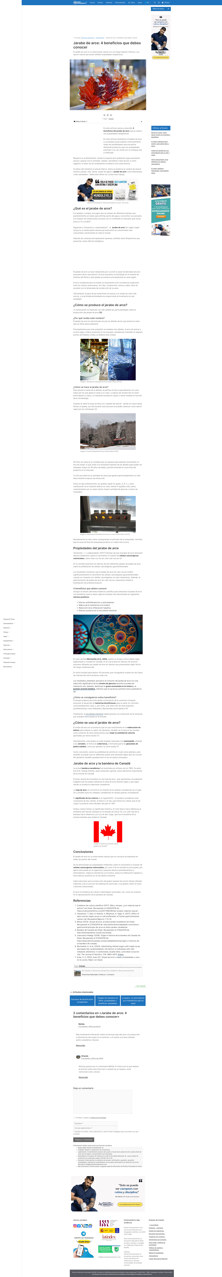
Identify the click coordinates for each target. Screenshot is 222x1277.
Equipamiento (7, 641)
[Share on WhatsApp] (111, 115)
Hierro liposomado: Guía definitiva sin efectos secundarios (159, 162)
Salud (140, 2)
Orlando (111, 119)
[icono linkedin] (86, 1227)
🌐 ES (147, 2)
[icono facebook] (79, 1227)
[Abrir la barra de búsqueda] (154, 2)
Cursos (92, 2)
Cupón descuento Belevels (158, 1259)
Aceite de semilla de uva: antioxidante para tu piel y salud (160, 153)
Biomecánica (7, 667)
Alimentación (100, 38)
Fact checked (141, 986)
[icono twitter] (83, 1227)
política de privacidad (98, 1118)
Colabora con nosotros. (157, 1237)
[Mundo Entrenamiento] (80, 2)
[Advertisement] (108, 22)
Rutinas (100, 2)
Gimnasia (6, 658)
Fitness (5, 632)
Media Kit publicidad (156, 1253)
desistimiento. (154, 1250)
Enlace (121, 954)
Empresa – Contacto (156, 1228)
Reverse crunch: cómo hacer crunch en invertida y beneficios (160, 135)
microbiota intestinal (94, 714)
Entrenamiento (120, 2)
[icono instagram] (75, 1227)
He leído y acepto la (91, 1118)
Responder (80, 1045)
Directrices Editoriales (90, 974)
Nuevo (167, 2)
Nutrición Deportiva (88, 38)
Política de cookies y (156, 1248)
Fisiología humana (9, 654)
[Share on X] (104, 115)
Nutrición (109, 2)
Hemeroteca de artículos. (158, 1240)
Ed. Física (131, 2)
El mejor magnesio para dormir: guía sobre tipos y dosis (160, 144)
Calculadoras (153, 1256)
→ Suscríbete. (154, 1225)
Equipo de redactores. (156, 1231)
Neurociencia (7, 649)
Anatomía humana (9, 662)
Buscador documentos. (157, 1234)
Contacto (110, 974)
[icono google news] (90, 1227)
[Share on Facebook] (107, 115)
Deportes (6, 645)
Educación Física (8, 619)
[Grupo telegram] (162, 2)
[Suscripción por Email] (159, 2)
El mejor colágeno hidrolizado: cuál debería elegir (160, 171)
